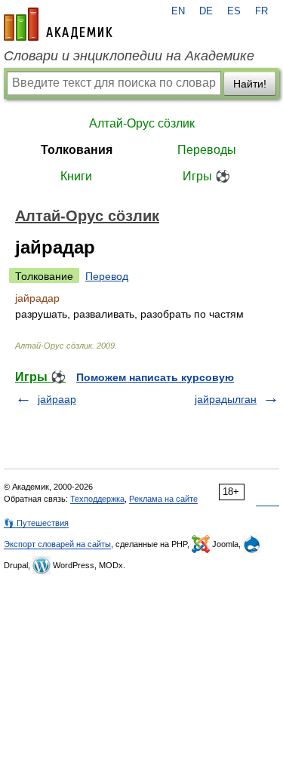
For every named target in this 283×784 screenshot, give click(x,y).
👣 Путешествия (36, 522)
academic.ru (58, 24)
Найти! (249, 84)
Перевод (106, 276)
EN (178, 11)
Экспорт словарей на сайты (57, 544)
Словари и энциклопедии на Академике (129, 55)
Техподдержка (97, 498)
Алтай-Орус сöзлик (142, 123)
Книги (76, 176)
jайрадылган (226, 399)
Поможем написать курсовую (155, 377)
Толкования (76, 149)
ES (234, 11)
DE (206, 11)
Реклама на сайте (163, 498)
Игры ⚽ (206, 176)
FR (261, 11)
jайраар (57, 399)
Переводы (206, 149)
